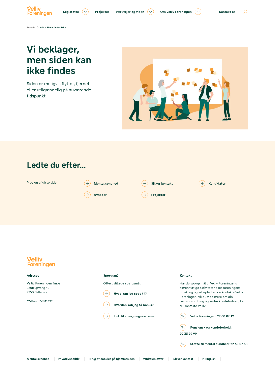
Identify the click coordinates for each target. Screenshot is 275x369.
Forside (31, 27)
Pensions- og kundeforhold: (206, 330)
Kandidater (217, 183)
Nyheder (100, 194)
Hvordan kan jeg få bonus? (134, 305)
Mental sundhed (106, 183)
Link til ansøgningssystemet (135, 316)
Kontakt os (227, 11)
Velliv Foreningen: (212, 316)
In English (209, 359)
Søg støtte (71, 11)
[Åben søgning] (245, 11)
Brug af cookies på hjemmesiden (112, 359)
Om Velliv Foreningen (176, 11)
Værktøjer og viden (130, 11)
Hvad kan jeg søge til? (130, 293)
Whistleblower (153, 359)
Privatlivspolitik (69, 359)
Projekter (102, 11)
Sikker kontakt (162, 183)
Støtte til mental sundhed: (218, 344)
